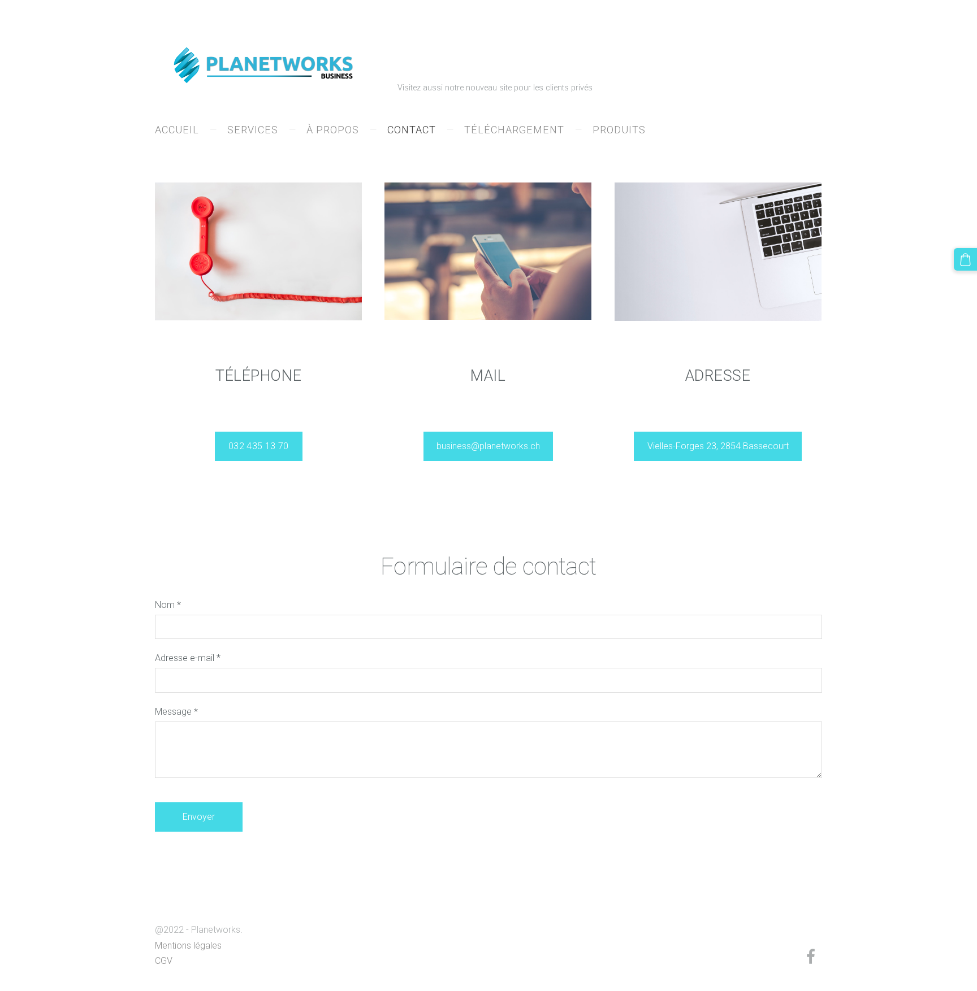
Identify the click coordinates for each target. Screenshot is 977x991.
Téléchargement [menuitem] (514, 130)
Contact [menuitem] (411, 130)
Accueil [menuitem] (177, 130)
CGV (163, 960)
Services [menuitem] (252, 130)
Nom (168, 604)
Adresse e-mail (188, 658)
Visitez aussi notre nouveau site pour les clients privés (497, 88)
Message (176, 711)
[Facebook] (810, 956)
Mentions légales (188, 945)
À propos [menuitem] (332, 130)
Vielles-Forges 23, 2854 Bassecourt (718, 446)
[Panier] (965, 259)
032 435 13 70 (258, 446)
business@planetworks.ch (488, 446)
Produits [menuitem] (619, 130)
